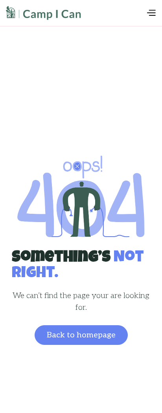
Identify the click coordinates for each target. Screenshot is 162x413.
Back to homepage (81, 335)
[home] (76, 13)
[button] (151, 13)
